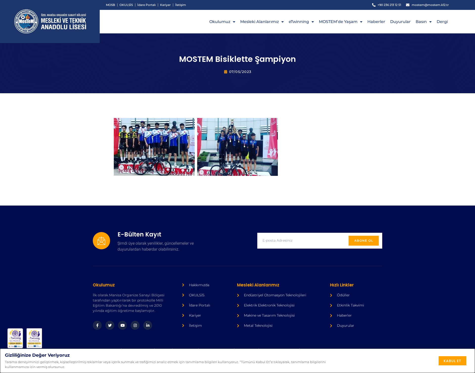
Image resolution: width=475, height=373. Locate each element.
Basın (421, 21)
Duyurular (400, 21)
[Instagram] (135, 325)
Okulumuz (219, 21)
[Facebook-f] (97, 325)
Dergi (442, 21)
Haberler (376, 21)
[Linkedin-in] (147, 325)
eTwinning (299, 21)
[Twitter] (109, 325)
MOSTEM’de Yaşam (338, 21)
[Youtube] (122, 325)
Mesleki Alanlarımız (259, 21)
